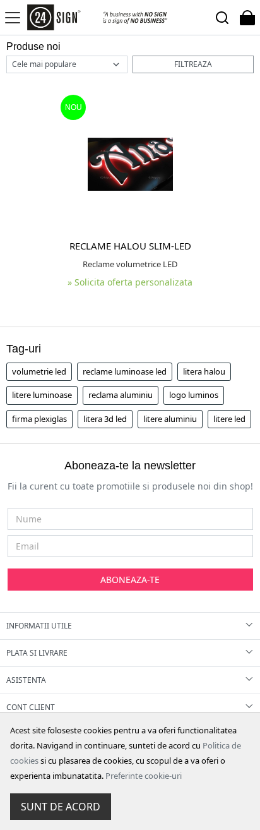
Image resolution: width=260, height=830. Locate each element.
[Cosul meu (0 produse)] (247, 17)
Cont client (30, 707)
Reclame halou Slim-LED (130, 245)
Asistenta (26, 680)
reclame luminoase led (125, 371)
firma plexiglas (39, 418)
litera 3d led (105, 418)
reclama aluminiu (120, 394)
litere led (229, 418)
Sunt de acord (60, 807)
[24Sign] (97, 17)
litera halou (204, 371)
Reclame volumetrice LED (130, 264)
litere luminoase (42, 394)
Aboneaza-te (130, 580)
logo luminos (193, 394)
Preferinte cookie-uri (143, 775)
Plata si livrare (37, 652)
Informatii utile (39, 625)
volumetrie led (39, 371)
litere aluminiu (170, 418)
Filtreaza (193, 64)
